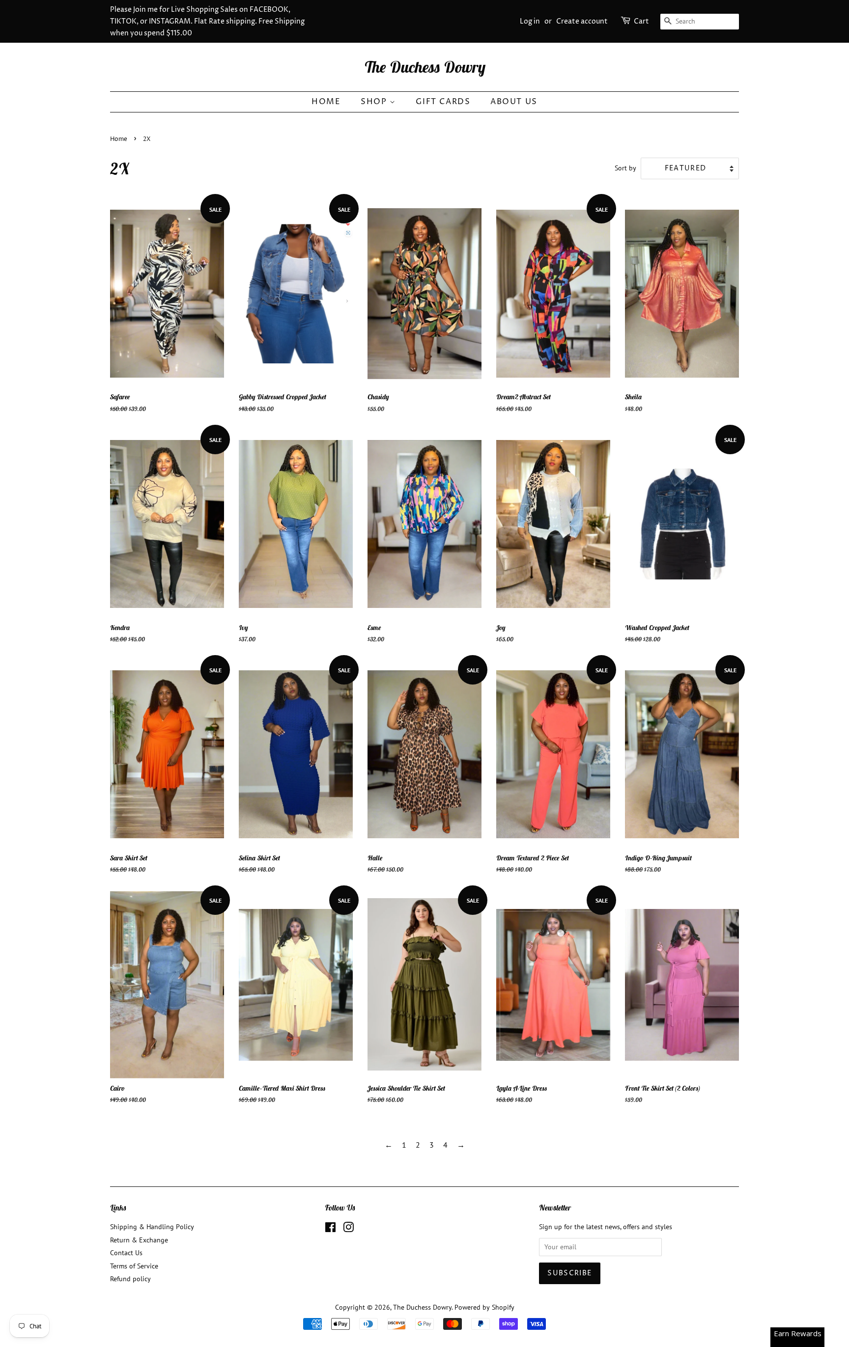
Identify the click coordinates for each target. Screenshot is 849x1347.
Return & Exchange (139, 1240)
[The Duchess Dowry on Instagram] (348, 1229)
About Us (514, 101)
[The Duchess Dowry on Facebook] (330, 1229)
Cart (641, 21)
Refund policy (130, 1278)
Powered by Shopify (484, 1307)
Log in (530, 21)
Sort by (625, 167)
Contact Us (126, 1252)
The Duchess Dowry (424, 66)
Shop (375, 101)
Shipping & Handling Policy (152, 1226)
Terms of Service (134, 1266)
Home (325, 101)
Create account (582, 21)
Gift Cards (443, 101)
